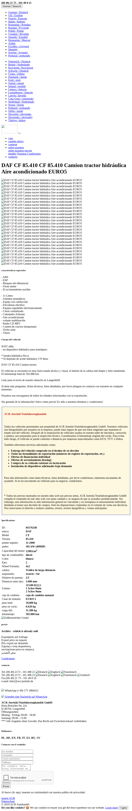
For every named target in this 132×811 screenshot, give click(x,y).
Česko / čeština (16, 73)
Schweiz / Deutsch (18, 70)
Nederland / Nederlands (21, 101)
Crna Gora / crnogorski (20, 98)
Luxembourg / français (20, 92)
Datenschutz (8, 801)
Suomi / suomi (16, 83)
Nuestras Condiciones (29, 153)
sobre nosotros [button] (16, 147)
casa (10, 138)
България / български (20, 67)
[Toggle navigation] (19, 133)
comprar (12, 144)
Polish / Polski (16, 30)
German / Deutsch (18, 12)
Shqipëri (12, 49)
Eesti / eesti (14, 80)
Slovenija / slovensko (19, 114)
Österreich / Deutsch (19, 61)
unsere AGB (8, 798)
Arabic (12, 43)
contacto (12, 156)
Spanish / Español (18, 37)
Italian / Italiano (16, 21)
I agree (123, 808)
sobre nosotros (16, 150)
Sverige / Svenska (18, 52)
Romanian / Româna (19, 24)
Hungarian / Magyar (19, 40)
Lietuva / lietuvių (17, 89)
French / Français (17, 18)
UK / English (15, 15)
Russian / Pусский (18, 27)
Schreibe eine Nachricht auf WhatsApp (26, 696)
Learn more (111, 807)
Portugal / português (19, 55)
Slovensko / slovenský (20, 117)
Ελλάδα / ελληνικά (18, 46)
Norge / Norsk (16, 104)
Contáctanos (8, 658)
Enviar (6, 786)
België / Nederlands (19, 64)
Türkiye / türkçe (17, 120)
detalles (12, 153)
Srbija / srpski (15, 111)
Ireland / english (17, 86)
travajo (28, 150)
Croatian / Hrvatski (18, 34)
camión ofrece (16, 141)
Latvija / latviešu (17, 95)
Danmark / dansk (17, 77)
